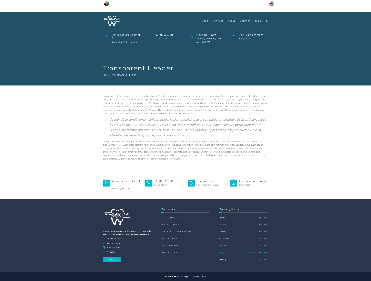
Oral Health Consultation (176, 232)
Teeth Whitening (170, 246)
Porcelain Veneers (172, 239)
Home (205, 21)
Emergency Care (170, 253)
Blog (258, 21)
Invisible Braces (170, 225)
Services (218, 21)
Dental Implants (170, 218)
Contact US (112, 259)
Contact (245, 21)
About (231, 21)
